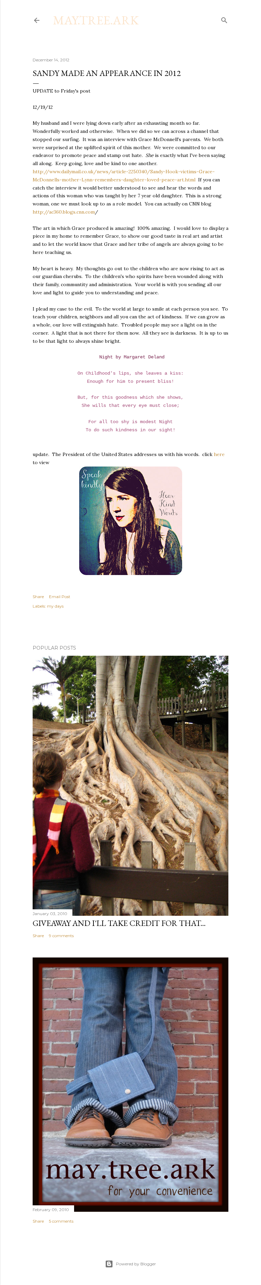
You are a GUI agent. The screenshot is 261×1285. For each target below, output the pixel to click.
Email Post (59, 596)
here (219, 454)
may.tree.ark (96, 20)
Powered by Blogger (136, 1263)
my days (55, 606)
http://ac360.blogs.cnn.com (64, 212)
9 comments (61, 935)
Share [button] (38, 596)
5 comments (61, 1221)
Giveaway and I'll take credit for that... (119, 923)
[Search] (224, 18)
